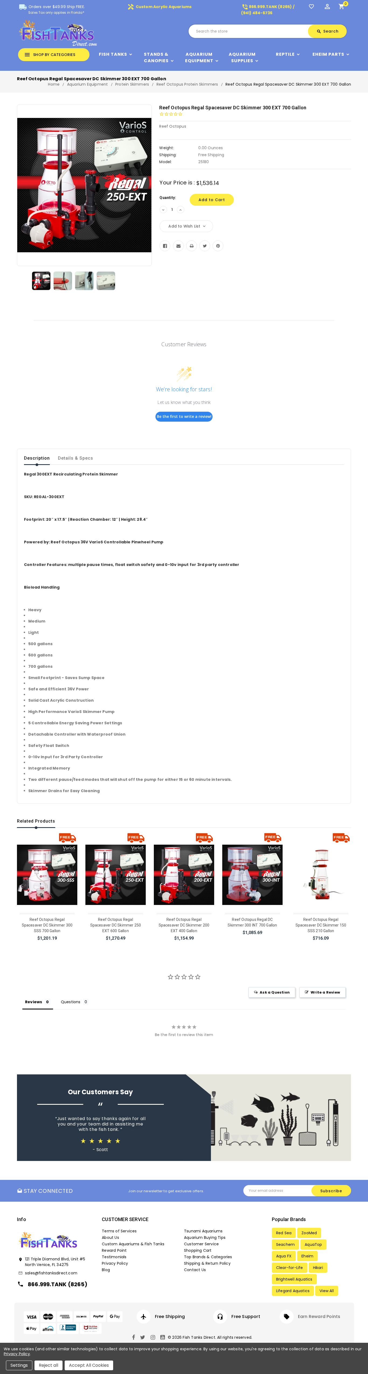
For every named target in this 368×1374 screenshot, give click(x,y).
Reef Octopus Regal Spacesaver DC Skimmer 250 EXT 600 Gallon (115, 925)
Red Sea (283, 1233)
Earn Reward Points (319, 1316)
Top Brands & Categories (208, 1257)
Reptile (285, 54)
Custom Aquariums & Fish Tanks (133, 1244)
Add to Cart (47, 945)
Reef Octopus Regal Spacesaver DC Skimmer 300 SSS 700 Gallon (47, 925)
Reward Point (114, 1250)
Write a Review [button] (325, 992)
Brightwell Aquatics (294, 1279)
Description (37, 458)
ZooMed (309, 1233)
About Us (110, 1237)
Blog (106, 1269)
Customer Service (201, 1244)
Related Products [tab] (36, 821)
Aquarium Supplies (242, 57)
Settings (19, 1365)
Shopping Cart (198, 1250)
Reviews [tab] (33, 1002)
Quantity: (167, 197)
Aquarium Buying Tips (204, 1237)
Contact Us (195, 1269)
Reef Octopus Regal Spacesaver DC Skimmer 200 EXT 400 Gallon (184, 925)
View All (327, 1290)
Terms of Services (119, 1231)
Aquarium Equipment (199, 57)
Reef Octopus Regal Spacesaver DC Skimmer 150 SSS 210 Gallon (321, 925)
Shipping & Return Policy (207, 1263)
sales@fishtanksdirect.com (51, 1273)
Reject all (48, 1365)
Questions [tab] (71, 1002)
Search (328, 31)
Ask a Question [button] (275, 992)
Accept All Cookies (89, 1365)
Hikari (318, 1267)
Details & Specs (75, 458)
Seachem (285, 1244)
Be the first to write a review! (184, 416)
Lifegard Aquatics (293, 1290)
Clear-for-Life (289, 1267)
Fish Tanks (113, 54)
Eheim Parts (328, 54)
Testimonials (114, 1257)
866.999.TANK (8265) (57, 1284)
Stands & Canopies (156, 57)
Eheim (307, 1256)
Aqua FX (283, 1256)
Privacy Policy (115, 1263)
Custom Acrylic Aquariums (159, 6)
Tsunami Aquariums (203, 1231)
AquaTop (313, 1244)
